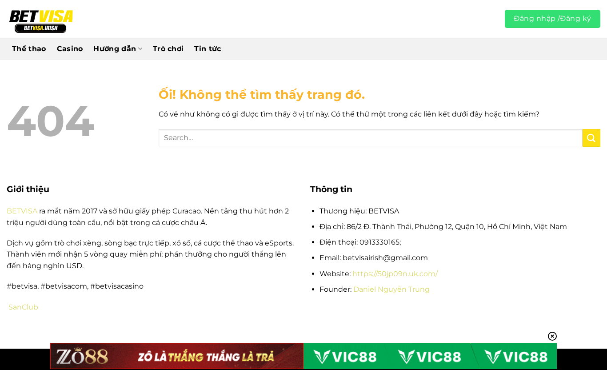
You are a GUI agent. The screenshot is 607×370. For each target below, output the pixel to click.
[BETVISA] (41, 19)
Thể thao (29, 48)
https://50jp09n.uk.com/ (395, 273)
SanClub (23, 307)
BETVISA (22, 211)
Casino (70, 48)
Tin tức (207, 48)
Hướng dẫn (114, 48)
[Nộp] (591, 137)
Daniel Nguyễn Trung (391, 289)
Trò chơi (168, 48)
